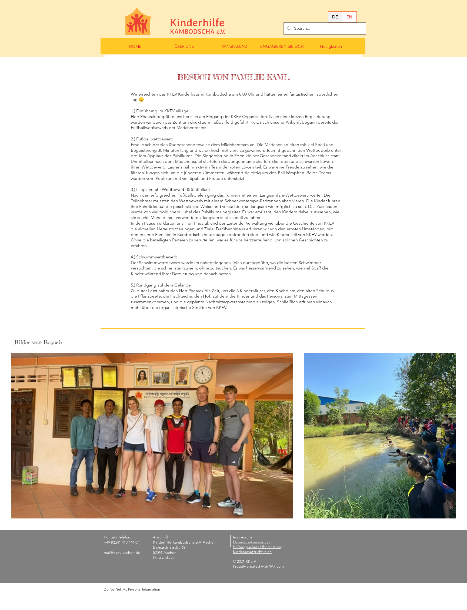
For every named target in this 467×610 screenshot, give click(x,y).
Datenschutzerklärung (251, 542)
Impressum (242, 537)
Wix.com (276, 566)
